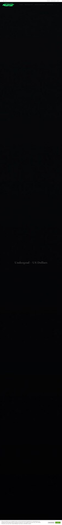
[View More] (58, 4)
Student (21, 4)
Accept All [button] (58, 522)
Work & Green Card (29, 4)
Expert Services (50, 4)
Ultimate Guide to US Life (40, 4)
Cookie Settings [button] (51, 522)
